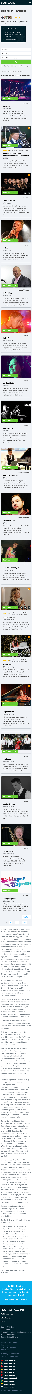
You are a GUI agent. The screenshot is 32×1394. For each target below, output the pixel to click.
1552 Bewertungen (20, 21)
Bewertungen (25, 66)
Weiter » (26, 917)
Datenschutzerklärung (9, 1337)
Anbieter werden (7, 1314)
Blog (3, 1322)
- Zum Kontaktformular (9, 1356)
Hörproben (6, 66)
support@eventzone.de (10, 1354)
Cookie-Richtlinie (7, 1327)
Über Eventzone (7, 1318)
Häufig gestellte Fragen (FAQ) (12, 1310)
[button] (16, 49)
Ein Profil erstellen (16, 1299)
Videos (15, 66)
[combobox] (18, 58)
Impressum (5, 1329)
